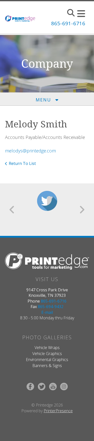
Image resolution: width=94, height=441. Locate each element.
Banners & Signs (47, 365)
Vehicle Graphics (47, 353)
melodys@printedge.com (30, 151)
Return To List (22, 163)
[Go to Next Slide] (82, 210)
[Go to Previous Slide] (12, 210)
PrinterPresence (58, 411)
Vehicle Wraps (47, 347)
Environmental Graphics (47, 359)
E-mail (47, 312)
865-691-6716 (68, 23)
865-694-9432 (50, 306)
